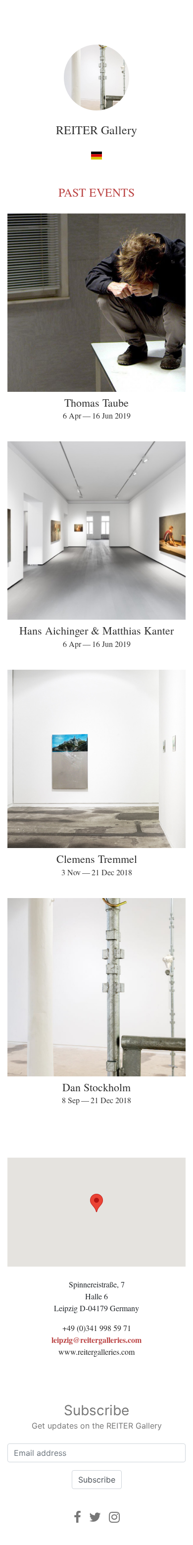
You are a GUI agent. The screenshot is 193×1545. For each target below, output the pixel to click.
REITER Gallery (96, 130)
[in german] (96, 155)
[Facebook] (77, 1517)
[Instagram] (114, 1517)
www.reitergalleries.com (96, 1351)
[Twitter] (95, 1517)
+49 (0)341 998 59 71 (96, 1328)
